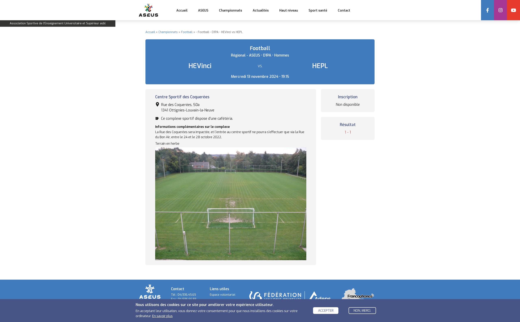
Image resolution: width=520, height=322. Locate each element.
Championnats (168, 32)
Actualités (261, 10)
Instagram (500, 10)
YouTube (513, 10)
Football (187, 32)
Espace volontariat (222, 295)
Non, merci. (362, 311)
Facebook (487, 10)
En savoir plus (162, 316)
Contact (344, 10)
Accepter (326, 311)
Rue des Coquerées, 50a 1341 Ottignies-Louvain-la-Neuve (187, 107)
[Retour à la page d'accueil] (149, 291)
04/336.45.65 (187, 295)
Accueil (181, 10)
